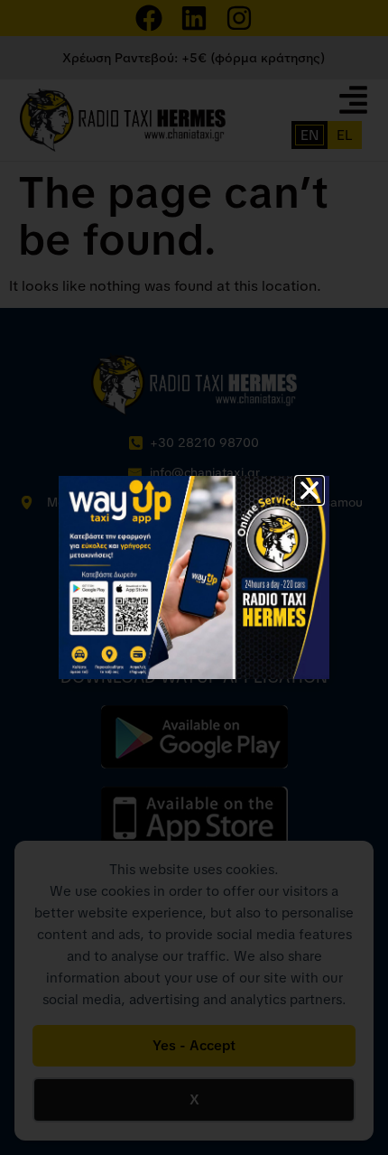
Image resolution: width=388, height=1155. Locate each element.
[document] (194, 577)
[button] (309, 490)
